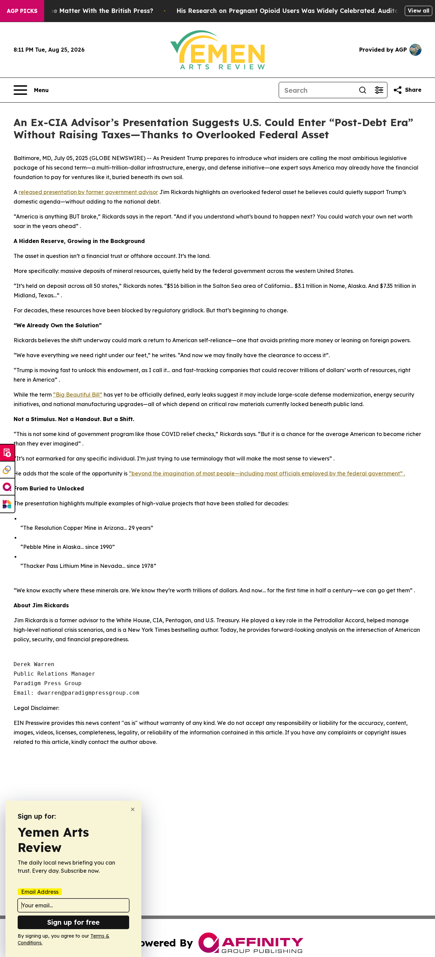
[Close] (132, 809)
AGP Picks (22, 10)
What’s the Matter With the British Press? (88, 11)
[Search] (362, 90)
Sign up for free (73, 922)
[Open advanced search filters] (379, 90)
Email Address (39, 891)
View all (418, 10)
